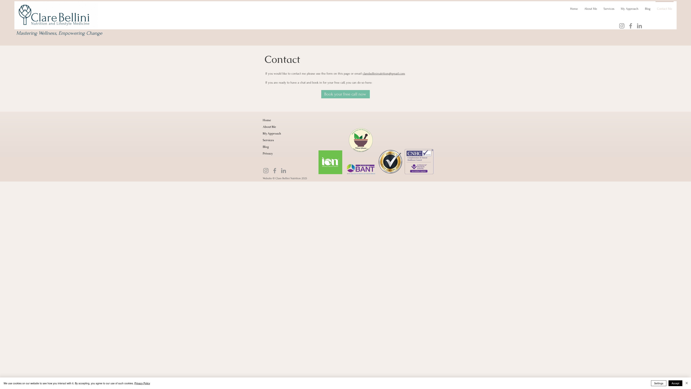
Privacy (268, 153)
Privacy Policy (142, 383)
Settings (658, 383)
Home (267, 120)
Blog (266, 147)
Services (268, 140)
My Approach (272, 133)
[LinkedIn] (639, 25)
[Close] (687, 383)
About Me (269, 127)
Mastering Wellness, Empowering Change (59, 33)
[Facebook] (630, 25)
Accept (675, 383)
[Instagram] (621, 25)
